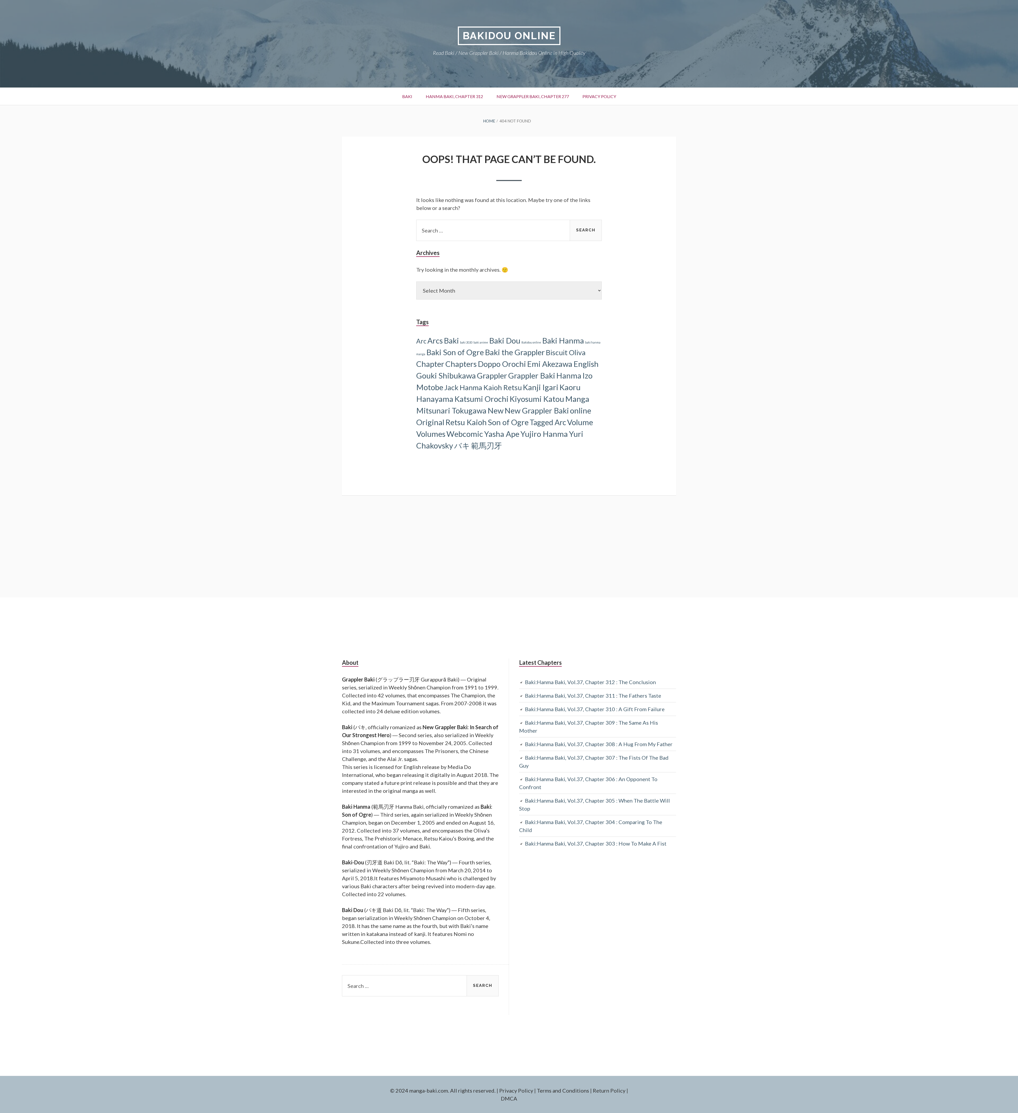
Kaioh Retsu (502, 387)
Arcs (435, 340)
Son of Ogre (508, 422)
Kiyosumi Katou (537, 398)
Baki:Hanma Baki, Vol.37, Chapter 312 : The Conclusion (590, 682)
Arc (421, 341)
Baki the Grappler (515, 352)
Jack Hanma (463, 387)
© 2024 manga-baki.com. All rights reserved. (442, 1090)
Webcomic (464, 433)
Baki (407, 96)
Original (430, 422)
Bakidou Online (509, 36)
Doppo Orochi (502, 363)
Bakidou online (531, 342)
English (586, 363)
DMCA (509, 1098)
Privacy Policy (599, 96)
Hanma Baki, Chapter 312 (454, 96)
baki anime (480, 342)
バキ (462, 445)
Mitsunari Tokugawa (451, 410)
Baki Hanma (563, 340)
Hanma (568, 375)
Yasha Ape (501, 433)
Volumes (430, 433)
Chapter (430, 363)
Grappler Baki (531, 375)
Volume (580, 422)
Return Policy (609, 1090)
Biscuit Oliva (566, 352)
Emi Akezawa (549, 363)
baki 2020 (466, 342)
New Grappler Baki (536, 410)
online (580, 410)
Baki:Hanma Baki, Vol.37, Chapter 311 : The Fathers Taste (593, 695)
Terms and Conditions (563, 1090)
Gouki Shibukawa (446, 375)
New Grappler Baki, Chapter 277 (533, 96)
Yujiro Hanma (544, 433)
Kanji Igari (540, 387)
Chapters (461, 363)
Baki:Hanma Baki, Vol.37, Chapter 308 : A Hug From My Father (599, 744)
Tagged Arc (548, 422)
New (495, 410)
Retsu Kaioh (466, 422)
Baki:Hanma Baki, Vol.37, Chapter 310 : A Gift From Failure (595, 709)
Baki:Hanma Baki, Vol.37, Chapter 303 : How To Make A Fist (595, 843)
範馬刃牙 (486, 445)
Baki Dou (504, 340)
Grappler (492, 375)
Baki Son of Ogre (455, 352)
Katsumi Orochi (481, 398)
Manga (577, 398)
